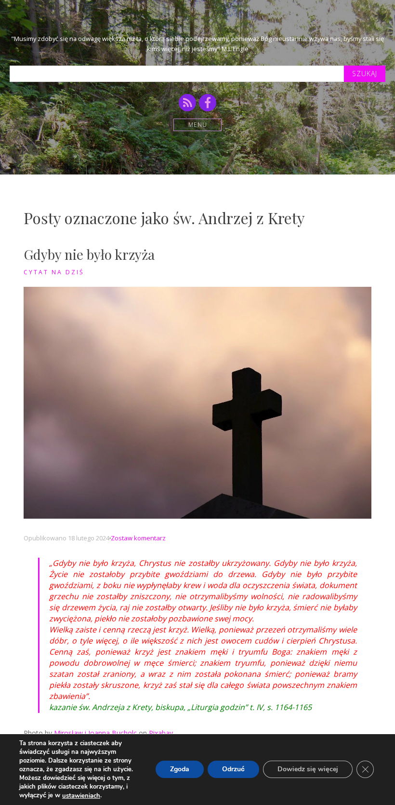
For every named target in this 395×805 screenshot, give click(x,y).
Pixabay (161, 733)
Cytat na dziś (54, 272)
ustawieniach (81, 796)
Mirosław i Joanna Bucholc (95, 733)
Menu (197, 125)
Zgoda (179, 769)
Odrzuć (233, 769)
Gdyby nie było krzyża (89, 254)
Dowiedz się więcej (307, 769)
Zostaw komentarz (138, 538)
